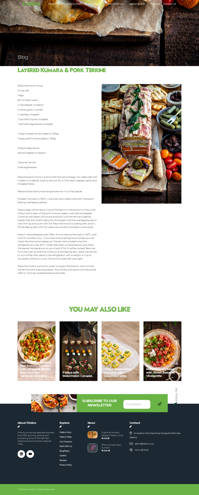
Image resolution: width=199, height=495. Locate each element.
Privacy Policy (66, 465)
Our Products (92, 4)
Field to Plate (74, 4)
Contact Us (169, 4)
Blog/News (64, 451)
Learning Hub (137, 4)
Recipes (63, 460)
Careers (155, 4)
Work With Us (115, 4)
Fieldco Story (55, 4)
